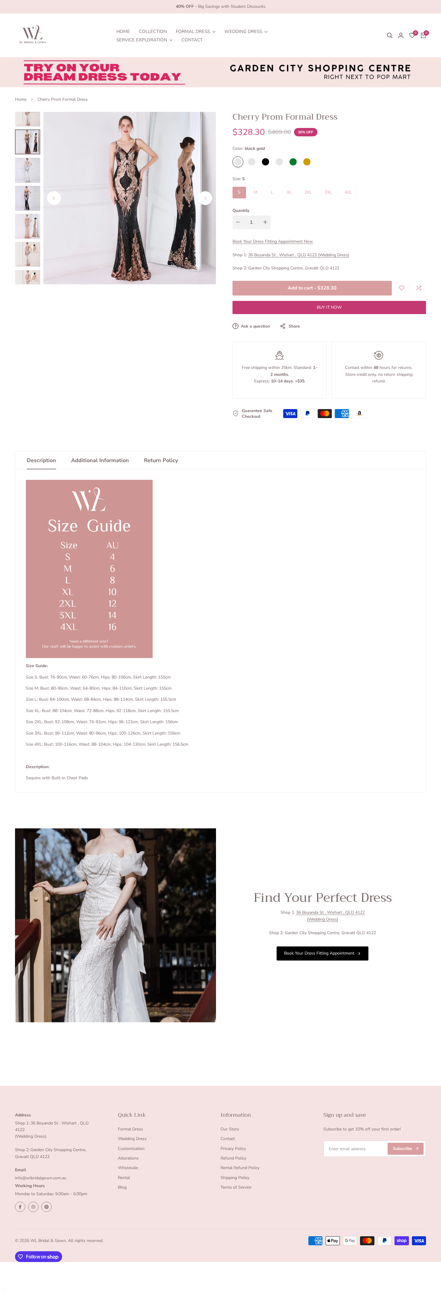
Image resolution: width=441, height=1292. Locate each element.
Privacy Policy (233, 1148)
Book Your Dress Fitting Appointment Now (272, 241)
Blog (122, 1187)
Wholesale (128, 1168)
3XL (328, 192)
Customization (131, 1148)
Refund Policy (233, 1158)
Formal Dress (130, 1129)
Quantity (240, 210)
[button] (401, 288)
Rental (124, 1178)
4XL (348, 192)
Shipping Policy (234, 1178)
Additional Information (100, 460)
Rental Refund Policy (240, 1168)
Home (20, 99)
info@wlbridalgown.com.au (40, 1178)
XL (289, 192)
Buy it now (329, 307)
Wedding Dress (132, 1139)
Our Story (229, 1129)
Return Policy (161, 460)
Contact (227, 1139)
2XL (308, 192)
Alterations (128, 1158)
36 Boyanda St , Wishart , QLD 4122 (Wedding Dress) (298, 255)
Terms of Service (235, 1187)
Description (41, 460)
